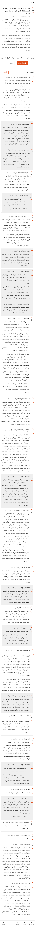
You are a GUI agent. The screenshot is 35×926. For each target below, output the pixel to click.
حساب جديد (21, 63)
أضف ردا (8, 77)
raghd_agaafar (24, 17)
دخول (10, 63)
